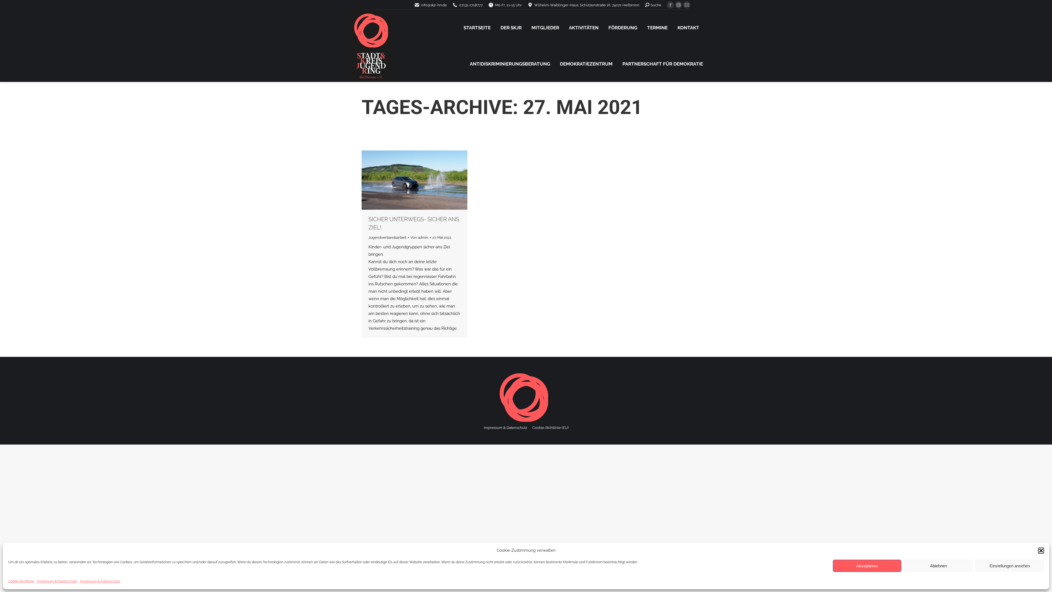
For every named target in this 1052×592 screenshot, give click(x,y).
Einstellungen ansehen (1010, 565)
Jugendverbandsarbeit (387, 237)
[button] (1041, 550)
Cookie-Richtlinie (21, 581)
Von (419, 237)
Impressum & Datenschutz (57, 581)
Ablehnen (938, 565)
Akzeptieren (867, 565)
